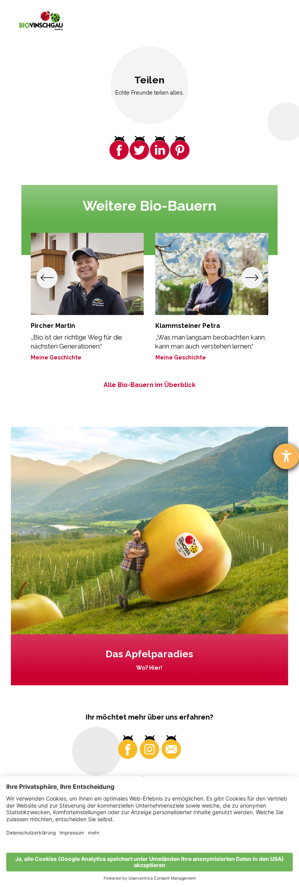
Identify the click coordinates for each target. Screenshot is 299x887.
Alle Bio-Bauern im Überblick (149, 385)
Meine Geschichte (56, 357)
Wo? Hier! (149, 668)
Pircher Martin (53, 325)
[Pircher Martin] (87, 274)
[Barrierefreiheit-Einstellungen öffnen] (286, 456)
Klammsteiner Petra (187, 325)
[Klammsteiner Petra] (211, 274)
